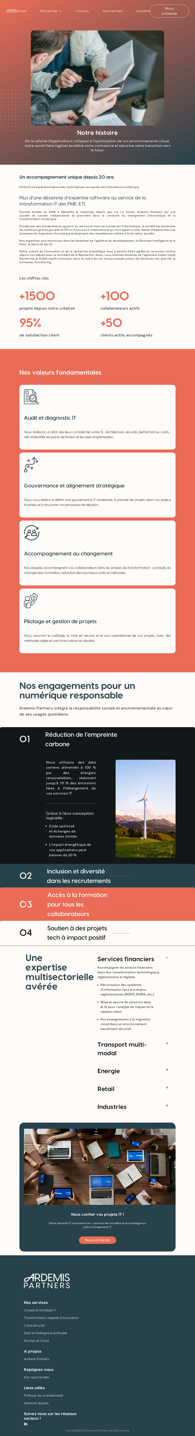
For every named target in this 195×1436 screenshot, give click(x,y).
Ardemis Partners (36, 1359)
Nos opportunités (36, 1377)
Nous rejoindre (112, 11)
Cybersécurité (34, 1325)
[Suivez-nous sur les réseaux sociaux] (25, 1423)
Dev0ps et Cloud (36, 1340)
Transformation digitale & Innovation (51, 1317)
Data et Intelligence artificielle (45, 1333)
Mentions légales (36, 1403)
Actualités (143, 11)
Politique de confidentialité (43, 1395)
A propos (82, 11)
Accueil (21, 11)
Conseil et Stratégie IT (40, 1310)
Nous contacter (169, 11)
